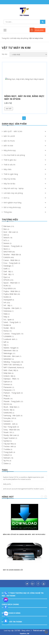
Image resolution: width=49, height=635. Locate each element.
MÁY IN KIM (8, 145)
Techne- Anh (9, 446)
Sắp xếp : (5, 54)
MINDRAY (8, 359)
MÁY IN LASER (9, 136)
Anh (5, 235)
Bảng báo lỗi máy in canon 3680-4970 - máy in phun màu (24, 534)
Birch (6, 249)
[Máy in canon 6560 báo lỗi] (24, 552)
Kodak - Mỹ (8, 328)
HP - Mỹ (7, 305)
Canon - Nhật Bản (11, 260)
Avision (7, 243)
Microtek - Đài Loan (12, 356)
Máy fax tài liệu (9, 183)
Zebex (6, 463)
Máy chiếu (7, 169)
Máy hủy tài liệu (10, 179)
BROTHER (8, 252)
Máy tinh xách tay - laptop (14, 188)
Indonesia (8, 311)
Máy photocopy (10, 150)
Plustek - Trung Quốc (12, 401)
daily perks (7, 484)
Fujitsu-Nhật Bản (10, 294)
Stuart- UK (8, 432)
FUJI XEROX (8, 288)
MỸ (5, 342)
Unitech (7, 455)
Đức (5, 229)
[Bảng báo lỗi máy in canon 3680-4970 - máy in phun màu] (24, 517)
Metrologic (8, 353)
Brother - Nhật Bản (11, 254)
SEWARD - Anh (10, 424)
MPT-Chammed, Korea (13, 367)
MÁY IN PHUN (9, 141)
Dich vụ (6, 198)
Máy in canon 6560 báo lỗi (13, 570)
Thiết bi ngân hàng (11, 174)
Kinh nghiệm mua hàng (12, 202)
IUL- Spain (8, 319)
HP (5, 302)
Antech (7, 237)
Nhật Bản (8, 373)
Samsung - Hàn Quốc (12, 415)
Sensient (7, 421)
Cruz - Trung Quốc (11, 263)
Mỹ (5, 345)
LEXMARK (8, 336)
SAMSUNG (8, 413)
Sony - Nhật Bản (10, 429)
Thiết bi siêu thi (9, 164)
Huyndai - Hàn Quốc (12, 308)
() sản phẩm (39, 30)
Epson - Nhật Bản (11, 283)
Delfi (6, 268)
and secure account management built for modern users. (23, 489)
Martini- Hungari (10, 348)
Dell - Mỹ (7, 271)
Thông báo (8, 212)
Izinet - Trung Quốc (11, 322)
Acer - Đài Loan (10, 232)
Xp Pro (6, 460)
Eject (6, 277)
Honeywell (8, 300)
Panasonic (8, 387)
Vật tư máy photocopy (12, 207)
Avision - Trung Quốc (12, 246)
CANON (7, 257)
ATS (5, 240)
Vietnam (7, 458)
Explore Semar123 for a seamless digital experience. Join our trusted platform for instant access (23, 478)
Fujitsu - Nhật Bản (11, 291)
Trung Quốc (8, 452)
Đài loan (7, 226)
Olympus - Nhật (10, 379)
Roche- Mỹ (8, 410)
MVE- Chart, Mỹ (10, 370)
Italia (6, 314)
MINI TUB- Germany (12, 364)
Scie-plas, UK (9, 418)
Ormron (7, 384)
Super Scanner (9, 438)
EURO (6, 285)
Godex (6, 297)
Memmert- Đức (10, 350)
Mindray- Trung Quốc (12, 362)
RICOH (6, 404)
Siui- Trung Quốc (10, 427)
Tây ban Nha (9, 444)
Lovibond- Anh (9, 339)
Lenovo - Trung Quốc (12, 334)
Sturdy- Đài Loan (10, 435)
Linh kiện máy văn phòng (13, 193)
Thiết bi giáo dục (10, 160)
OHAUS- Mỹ (8, 376)
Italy (5, 317)
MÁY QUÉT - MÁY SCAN (13, 131)
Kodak (6, 325)
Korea (6, 331)
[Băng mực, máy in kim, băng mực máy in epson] (24, 79)
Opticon (7, 381)
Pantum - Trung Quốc (12, 393)
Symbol (7, 441)
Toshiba (7, 449)
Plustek (7, 398)
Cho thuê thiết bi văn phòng (14, 155)
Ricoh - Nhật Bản (10, 407)
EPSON (7, 280)
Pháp (6, 396)
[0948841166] (5, 593)
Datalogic (8, 266)
